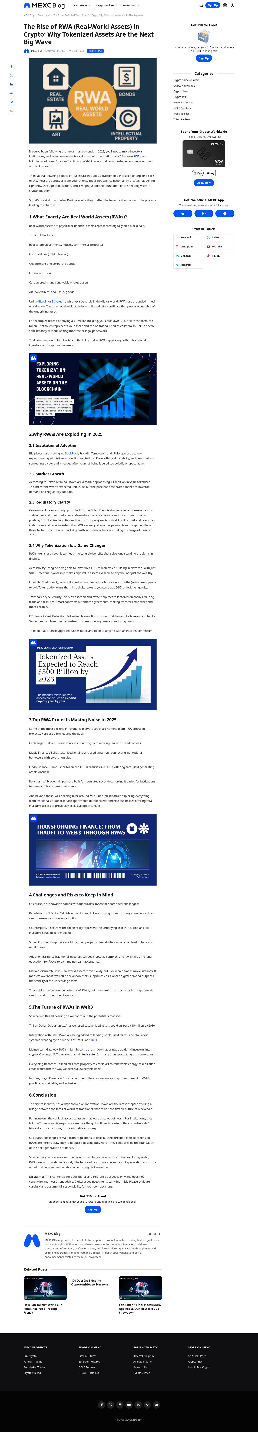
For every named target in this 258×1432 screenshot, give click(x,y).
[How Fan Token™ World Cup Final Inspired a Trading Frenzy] (45, 1288)
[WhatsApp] (11, 111)
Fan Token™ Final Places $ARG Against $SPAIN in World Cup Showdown (140, 1309)
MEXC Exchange (133, 1419)
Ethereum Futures (89, 1361)
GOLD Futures (87, 1367)
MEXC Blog (29, 15)
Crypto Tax (179, 96)
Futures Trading (33, 1361)
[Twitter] (11, 75)
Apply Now (204, 182)
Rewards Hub (141, 1367)
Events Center (141, 1372)
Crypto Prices (105, 5)
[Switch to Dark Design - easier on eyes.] (232, 5)
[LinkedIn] (11, 84)
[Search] (201, 5)
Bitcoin (43, 301)
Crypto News (44, 15)
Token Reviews (181, 119)
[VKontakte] (11, 93)
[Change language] (225, 5)
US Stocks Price (197, 1356)
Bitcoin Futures (87, 1356)
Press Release (181, 113)
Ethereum (58, 301)
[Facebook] (11, 66)
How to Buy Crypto (199, 1367)
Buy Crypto (30, 1356)
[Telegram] (11, 102)
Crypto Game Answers (186, 80)
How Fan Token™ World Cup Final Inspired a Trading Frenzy (43, 1309)
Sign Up (213, 5)
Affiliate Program (143, 1361)
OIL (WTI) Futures (89, 1372)
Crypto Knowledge (184, 85)
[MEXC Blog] (44, 5)
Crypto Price (195, 1361)
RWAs (137, 156)
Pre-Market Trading (35, 1367)
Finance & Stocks (183, 102)
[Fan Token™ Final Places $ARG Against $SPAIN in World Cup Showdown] (140, 1288)
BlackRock (71, 453)
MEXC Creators (182, 108)
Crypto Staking (32, 1372)
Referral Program (143, 1356)
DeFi (94, 1040)
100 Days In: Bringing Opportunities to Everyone (89, 1282)
